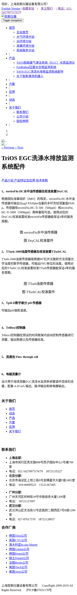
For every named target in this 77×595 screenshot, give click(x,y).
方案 (12, 422)
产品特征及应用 (25, 180)
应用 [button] (12, 91)
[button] (8, 147)
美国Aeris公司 (18, 571)
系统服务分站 (25, 50)
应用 (12, 427)
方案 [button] (12, 84)
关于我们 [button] (15, 107)
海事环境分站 (25, 45)
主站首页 (22, 32)
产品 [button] (12, 58)
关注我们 (47, 8)
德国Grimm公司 (19, 549)
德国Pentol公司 (18, 553)
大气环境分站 (25, 36)
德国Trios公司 (18, 535)
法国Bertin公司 (18, 562)
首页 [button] (12, 27)
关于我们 (15, 431)
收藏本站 (28, 8)
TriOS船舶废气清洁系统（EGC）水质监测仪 (45, 62)
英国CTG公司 (18, 540)
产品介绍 (7, 180)
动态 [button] (12, 99)
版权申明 (22, 121)
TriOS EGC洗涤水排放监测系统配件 (40, 71)
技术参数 (42, 180)
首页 (12, 409)
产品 (12, 418)
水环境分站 (23, 41)
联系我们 (22, 112)
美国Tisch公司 (18, 567)
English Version (10, 8)
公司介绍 (22, 116)
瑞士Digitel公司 (19, 558)
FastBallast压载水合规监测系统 (36, 67)
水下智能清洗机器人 (29, 76)
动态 (12, 413)
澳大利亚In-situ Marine (23, 544)
